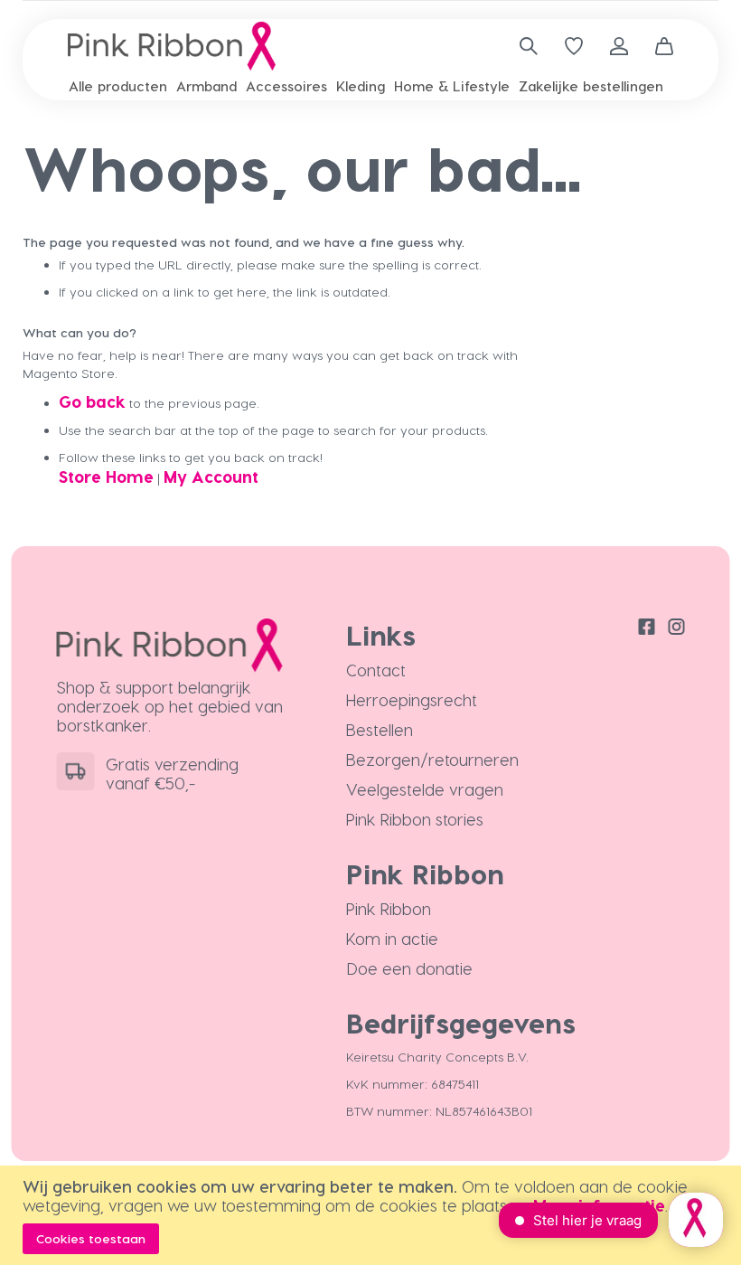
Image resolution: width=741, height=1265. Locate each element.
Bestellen (379, 729)
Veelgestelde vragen (424, 788)
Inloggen (619, 46)
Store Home (106, 476)
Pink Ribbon (388, 908)
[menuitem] (118, 86)
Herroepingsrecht (411, 699)
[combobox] (522, 46)
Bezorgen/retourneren (432, 759)
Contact (376, 669)
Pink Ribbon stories (414, 818)
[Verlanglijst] (574, 46)
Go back (92, 401)
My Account (211, 476)
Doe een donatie (409, 967)
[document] (373, 1215)
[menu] (370, 86)
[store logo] (172, 46)
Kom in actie (392, 938)
